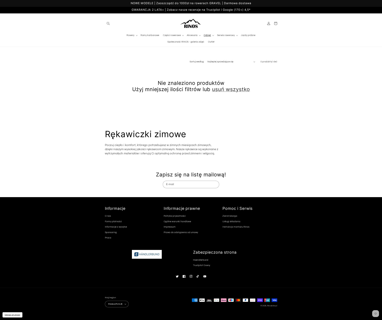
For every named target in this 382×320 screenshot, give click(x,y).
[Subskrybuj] (215, 184)
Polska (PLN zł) (115, 304)
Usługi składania (231, 221)
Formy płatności (113, 221)
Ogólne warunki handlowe (177, 221)
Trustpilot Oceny (201, 265)
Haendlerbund (200, 260)
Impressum (170, 227)
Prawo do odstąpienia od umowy (181, 232)
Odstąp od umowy (12, 315)
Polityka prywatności (175, 216)
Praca (108, 238)
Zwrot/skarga (229, 216)
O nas (108, 216)
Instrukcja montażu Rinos (235, 227)
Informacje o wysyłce (116, 227)
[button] (108, 23)
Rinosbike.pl (272, 306)
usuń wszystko (231, 89)
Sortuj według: (197, 62)
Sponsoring (111, 232)
